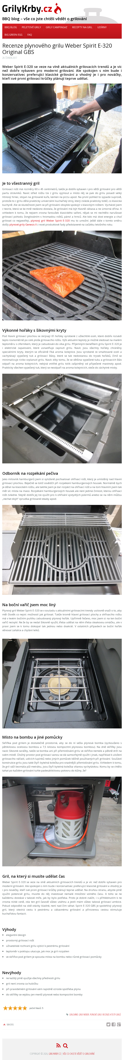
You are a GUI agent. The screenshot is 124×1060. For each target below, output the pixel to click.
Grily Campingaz (56, 27)
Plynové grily (96, 1014)
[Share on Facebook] (114, 1025)
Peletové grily (31, 27)
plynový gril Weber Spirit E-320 (50, 220)
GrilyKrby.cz (55, 1053)
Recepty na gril (82, 27)
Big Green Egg (13, 34)
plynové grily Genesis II (23, 224)
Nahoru (10, 1024)
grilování (73, 1014)
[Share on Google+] (119, 1025)
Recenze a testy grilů (112, 1014)
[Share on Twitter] (108, 1025)
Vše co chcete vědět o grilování (78, 1053)
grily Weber (84, 1014)
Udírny (102, 27)
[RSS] (58, 1046)
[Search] (65, 1046)
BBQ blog (11, 27)
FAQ (29, 34)
